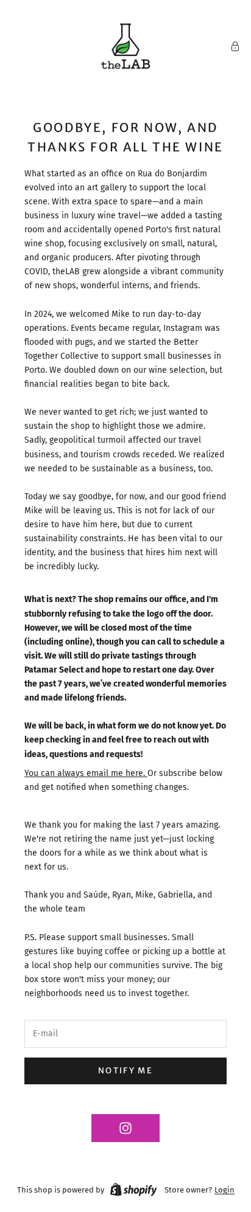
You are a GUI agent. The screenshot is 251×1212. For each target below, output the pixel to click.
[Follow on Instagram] (125, 1128)
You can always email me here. (85, 773)
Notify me (125, 1070)
